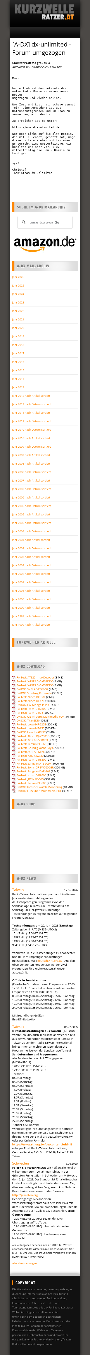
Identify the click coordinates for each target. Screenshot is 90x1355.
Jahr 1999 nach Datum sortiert (31, 616)
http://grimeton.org (25, 1195)
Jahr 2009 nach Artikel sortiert (31, 455)
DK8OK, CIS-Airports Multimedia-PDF (40, 716)
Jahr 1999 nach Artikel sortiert (31, 625)
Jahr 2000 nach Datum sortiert (31, 599)
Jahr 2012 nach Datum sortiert (31, 404)
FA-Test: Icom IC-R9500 (31, 775)
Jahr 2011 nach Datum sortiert (31, 421)
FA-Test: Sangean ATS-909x (34, 763)
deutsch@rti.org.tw (49, 961)
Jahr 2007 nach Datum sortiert (31, 489)
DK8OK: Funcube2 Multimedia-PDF (39, 791)
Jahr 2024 (18, 294)
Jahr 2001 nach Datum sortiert (31, 582)
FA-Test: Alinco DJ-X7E (30, 701)
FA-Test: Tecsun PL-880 (31, 783)
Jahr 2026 (18, 277)
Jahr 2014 (18, 379)
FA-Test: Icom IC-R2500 (31, 709)
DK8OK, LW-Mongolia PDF (33, 705)
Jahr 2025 (18, 285)
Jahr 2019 (18, 336)
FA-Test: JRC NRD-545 (30, 779)
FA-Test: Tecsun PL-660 (31, 744)
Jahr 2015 (18, 370)
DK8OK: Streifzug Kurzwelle (34, 693)
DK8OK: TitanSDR (28, 720)
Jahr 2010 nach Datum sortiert (31, 430)
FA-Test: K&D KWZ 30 (30, 756)
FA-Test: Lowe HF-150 (30, 728)
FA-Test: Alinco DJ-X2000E (33, 736)
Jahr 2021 (18, 319)
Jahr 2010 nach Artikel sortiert (31, 438)
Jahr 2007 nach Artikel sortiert (31, 480)
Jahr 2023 (18, 302)
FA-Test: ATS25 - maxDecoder (35, 677)
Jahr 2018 (18, 345)
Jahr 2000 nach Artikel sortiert (31, 608)
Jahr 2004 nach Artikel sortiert (31, 540)
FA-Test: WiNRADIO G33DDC (35, 685)
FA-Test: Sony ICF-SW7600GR (35, 767)
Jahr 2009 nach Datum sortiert (31, 446)
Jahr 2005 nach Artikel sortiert (31, 514)
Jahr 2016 (18, 362)
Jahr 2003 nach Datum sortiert (31, 548)
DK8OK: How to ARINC (31, 732)
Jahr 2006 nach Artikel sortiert (31, 497)
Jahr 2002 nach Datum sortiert (31, 565)
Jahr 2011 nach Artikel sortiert (31, 413)
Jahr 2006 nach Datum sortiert (31, 506)
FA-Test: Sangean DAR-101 (33, 771)
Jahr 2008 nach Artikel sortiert (31, 463)
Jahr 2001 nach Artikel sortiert (31, 591)
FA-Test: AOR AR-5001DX (32, 740)
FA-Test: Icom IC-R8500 (31, 760)
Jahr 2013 (18, 387)
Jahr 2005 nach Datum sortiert (31, 523)
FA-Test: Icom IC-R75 (30, 713)
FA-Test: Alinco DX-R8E (31, 697)
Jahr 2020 (18, 328)
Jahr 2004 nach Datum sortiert (31, 531)
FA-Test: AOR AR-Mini (30, 752)
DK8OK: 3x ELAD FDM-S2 (32, 689)
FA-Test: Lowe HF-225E (31, 724)
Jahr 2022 (18, 311)
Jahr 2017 (18, 353)
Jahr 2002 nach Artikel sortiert (31, 574)
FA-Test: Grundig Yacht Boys (35, 748)
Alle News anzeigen (24, 1263)
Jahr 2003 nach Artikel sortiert (31, 557)
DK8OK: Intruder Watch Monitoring (39, 787)
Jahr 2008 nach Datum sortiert (31, 472)
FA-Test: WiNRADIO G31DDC (35, 681)
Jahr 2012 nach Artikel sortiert (31, 396)
